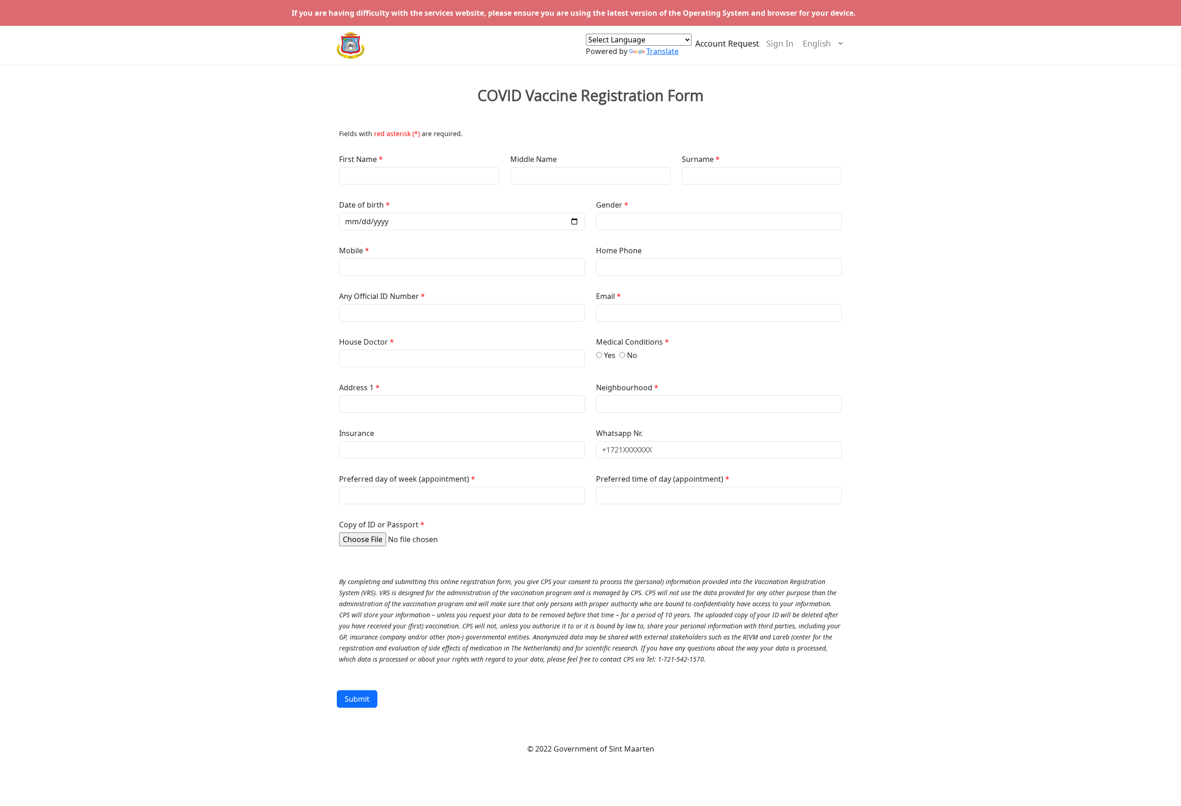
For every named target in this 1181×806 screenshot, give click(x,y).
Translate (662, 51)
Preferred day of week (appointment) (405, 479)
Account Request (727, 43)
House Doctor (364, 342)
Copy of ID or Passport (378, 524)
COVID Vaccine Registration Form (590, 95)
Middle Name (533, 159)
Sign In (779, 43)
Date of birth (362, 205)
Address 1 (356, 387)
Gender (610, 205)
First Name (359, 159)
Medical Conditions (630, 342)
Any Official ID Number (379, 296)
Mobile (352, 250)
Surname (698, 159)
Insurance (356, 433)
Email (606, 296)
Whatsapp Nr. (619, 433)
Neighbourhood (625, 387)
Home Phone (619, 250)
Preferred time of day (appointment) (660, 479)
